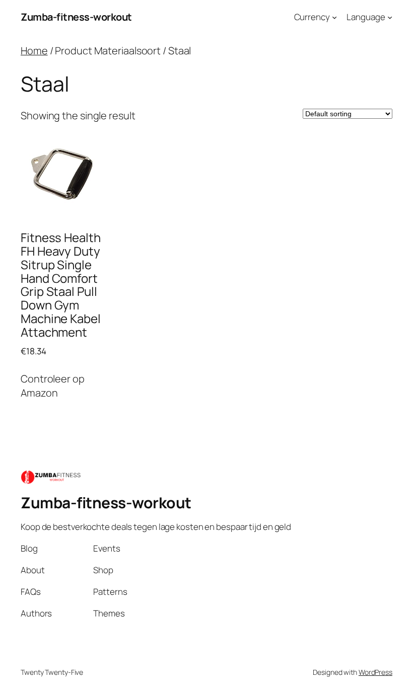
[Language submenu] (389, 17)
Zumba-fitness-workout (76, 17)
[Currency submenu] (334, 17)
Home (34, 50)
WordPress (375, 672)
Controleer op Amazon (53, 386)
